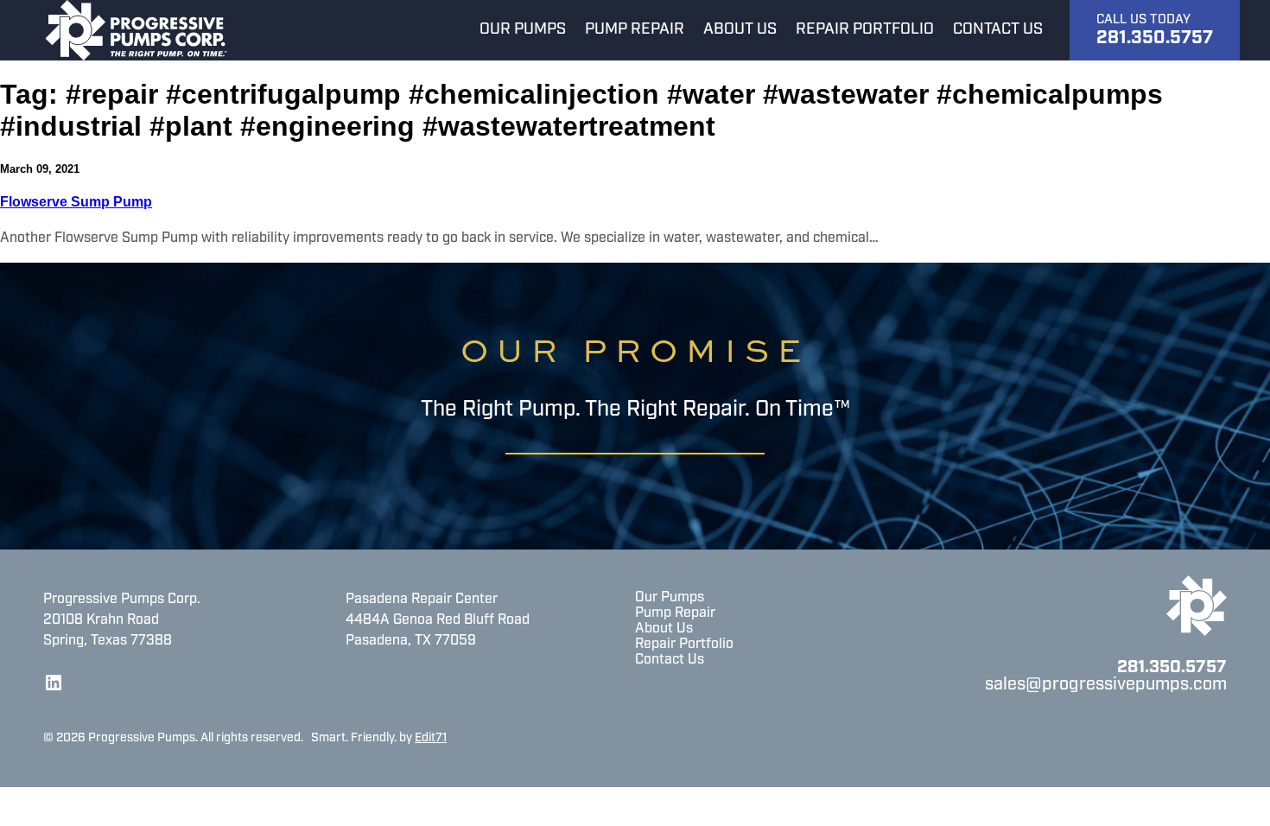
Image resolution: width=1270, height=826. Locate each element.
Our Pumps (669, 598)
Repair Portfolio (684, 644)
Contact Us (669, 660)
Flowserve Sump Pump (76, 201)
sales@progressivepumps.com (1106, 685)
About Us (664, 629)
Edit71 (431, 738)
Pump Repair (675, 613)
